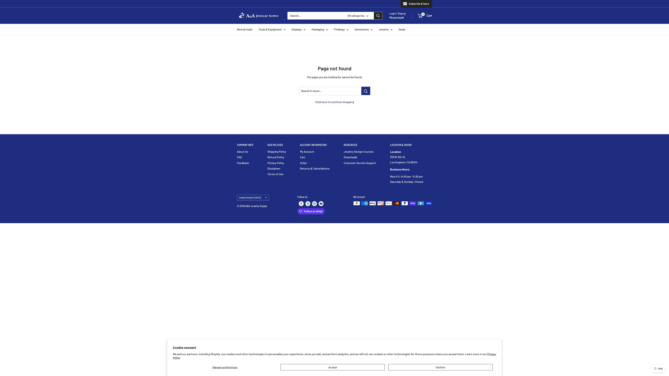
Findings (339, 29)
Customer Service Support (360, 162)
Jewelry (384, 29)
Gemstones (362, 29)
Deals (402, 29)
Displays (297, 29)
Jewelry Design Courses (359, 151)
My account (396, 17)
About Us (242, 151)
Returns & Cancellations (315, 168)
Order (303, 162)
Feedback (243, 162)
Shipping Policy (276, 151)
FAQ (239, 157)
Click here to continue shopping (334, 102)
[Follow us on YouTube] (321, 203)
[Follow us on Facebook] (301, 203)
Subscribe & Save (419, 3)
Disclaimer (273, 168)
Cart (302, 157)
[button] (420, 16)
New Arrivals (244, 29)
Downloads (350, 157)
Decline (440, 367)
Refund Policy (275, 157)
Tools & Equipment (270, 29)
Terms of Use (275, 174)
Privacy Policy (275, 162)
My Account (307, 151)
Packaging (318, 29)
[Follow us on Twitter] (307, 203)
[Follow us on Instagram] (314, 203)
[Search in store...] (365, 91)
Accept (332, 367)
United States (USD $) (250, 197)
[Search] (378, 15)
